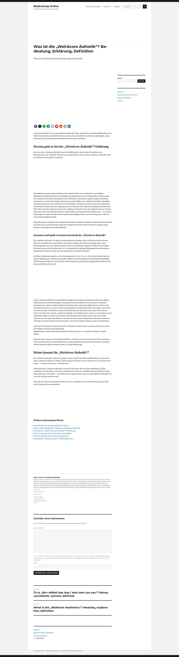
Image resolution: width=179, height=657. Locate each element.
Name (36, 562)
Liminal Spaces (81, 256)
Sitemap (119, 101)
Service (117, 6)
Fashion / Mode (38, 497)
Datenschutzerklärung (85, 558)
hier (109, 487)
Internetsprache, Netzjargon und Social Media (40, 500)
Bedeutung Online (46, 6)
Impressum (37, 630)
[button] (35, 126)
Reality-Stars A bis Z (93, 6)
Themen (106, 6)
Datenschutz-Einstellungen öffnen (71, 651)
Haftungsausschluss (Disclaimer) (44, 633)
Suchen (119, 78)
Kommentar (39, 528)
